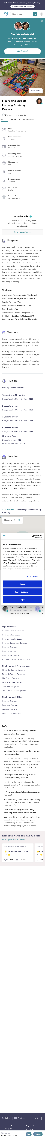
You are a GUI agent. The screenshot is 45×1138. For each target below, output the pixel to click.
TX (3, 509)
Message (37, 1134)
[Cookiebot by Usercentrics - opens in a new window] (32, 536)
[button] (31, 608)
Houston (11, 509)
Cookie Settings (21, 592)
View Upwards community (13, 839)
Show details (32, 576)
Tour (28, 1134)
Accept (22, 584)
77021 (18, 520)
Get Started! (22, 51)
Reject (22, 600)
